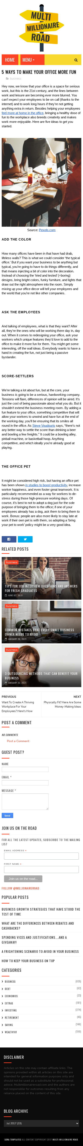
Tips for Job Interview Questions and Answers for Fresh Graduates (41, 588)
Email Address (15, 850)
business (15, 79)
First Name (12, 864)
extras (9, 1003)
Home (10, 60)
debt (8, 989)
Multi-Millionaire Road (65, 1139)
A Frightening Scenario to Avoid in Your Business (40, 951)
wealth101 (11, 1032)
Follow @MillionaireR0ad (20, 888)
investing (11, 1010)
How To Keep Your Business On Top (28, 960)
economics (11, 996)
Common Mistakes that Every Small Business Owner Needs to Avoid (39, 632)
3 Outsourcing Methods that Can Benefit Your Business (41, 675)
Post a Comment (18, 741)
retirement (12, 1017)
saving (9, 1025)
